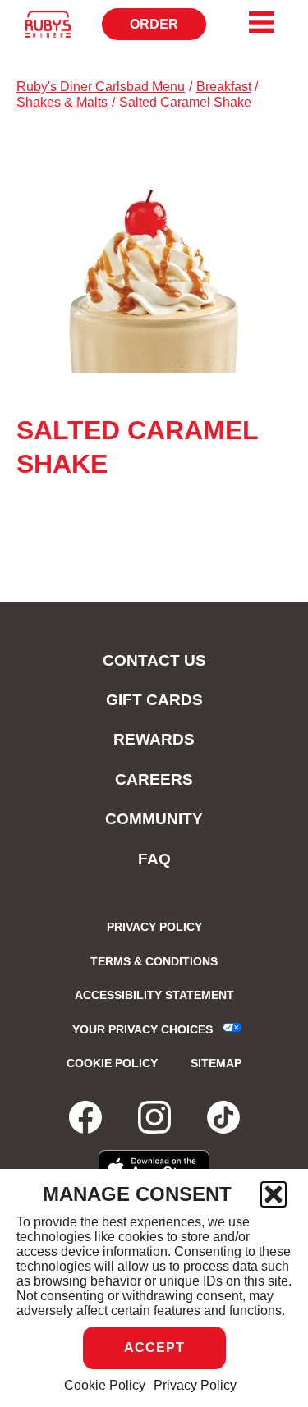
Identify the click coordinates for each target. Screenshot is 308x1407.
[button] (273, 1194)
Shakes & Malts (62, 102)
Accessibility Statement (154, 994)
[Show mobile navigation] (261, 22)
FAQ (154, 859)
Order (168, 28)
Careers (154, 779)
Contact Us (154, 660)
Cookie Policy (104, 1385)
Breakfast (223, 87)
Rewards (154, 739)
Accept (154, 1347)
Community (154, 818)
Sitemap (216, 1063)
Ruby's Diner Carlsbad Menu (100, 87)
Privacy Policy (195, 1385)
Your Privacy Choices (142, 1029)
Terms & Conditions (154, 961)
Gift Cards (154, 699)
